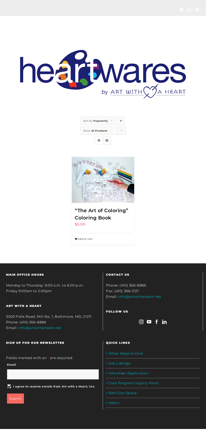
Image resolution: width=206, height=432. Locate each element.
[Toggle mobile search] (189, 10)
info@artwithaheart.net (39, 328)
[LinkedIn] (164, 322)
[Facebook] (156, 322)
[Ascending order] (121, 121)
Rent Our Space (122, 393)
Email (12, 365)
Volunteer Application (128, 373)
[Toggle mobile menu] (198, 10)
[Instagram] (141, 322)
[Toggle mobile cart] (181, 10)
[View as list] (107, 140)
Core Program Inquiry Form (133, 383)
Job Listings (119, 363)
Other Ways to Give (125, 353)
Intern (113, 403)
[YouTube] (149, 322)
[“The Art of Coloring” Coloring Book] (103, 180)
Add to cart (85, 238)
